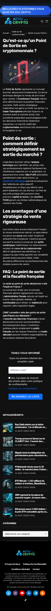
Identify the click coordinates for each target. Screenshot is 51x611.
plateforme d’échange (14, 181)
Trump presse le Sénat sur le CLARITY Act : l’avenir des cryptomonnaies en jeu (30, 441)
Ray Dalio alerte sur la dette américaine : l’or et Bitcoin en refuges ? (30, 427)
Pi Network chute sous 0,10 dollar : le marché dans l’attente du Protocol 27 (31, 469)
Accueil (5, 33)
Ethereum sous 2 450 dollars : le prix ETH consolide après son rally (31, 512)
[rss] (42, 593)
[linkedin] (29, 593)
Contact (36, 569)
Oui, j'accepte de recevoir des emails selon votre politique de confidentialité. (25, 381)
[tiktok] (25, 600)
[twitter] (8, 593)
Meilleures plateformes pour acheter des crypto (23, 10)
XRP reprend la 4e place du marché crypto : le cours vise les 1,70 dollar (30, 497)
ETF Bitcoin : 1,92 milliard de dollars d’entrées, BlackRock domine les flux (30, 483)
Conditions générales (20, 569)
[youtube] (22, 593)
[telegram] (35, 593)
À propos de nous (12, 564)
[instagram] (15, 593)
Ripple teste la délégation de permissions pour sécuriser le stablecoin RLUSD (30, 455)
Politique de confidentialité (22, 388)
